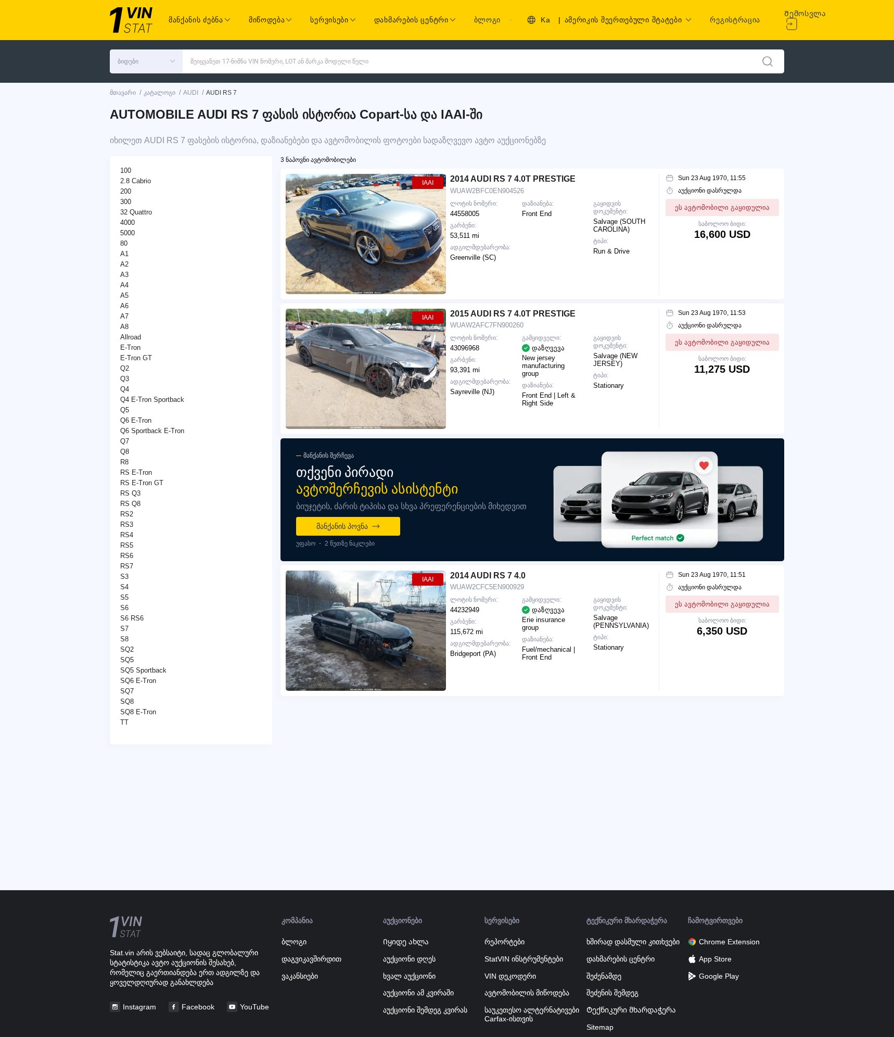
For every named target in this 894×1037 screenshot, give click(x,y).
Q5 (124, 410)
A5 (124, 295)
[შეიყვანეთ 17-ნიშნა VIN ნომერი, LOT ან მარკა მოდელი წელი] (767, 61)
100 (125, 170)
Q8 (124, 452)
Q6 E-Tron (135, 420)
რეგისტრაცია (735, 20)
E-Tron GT (136, 358)
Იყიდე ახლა (406, 942)
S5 (124, 597)
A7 (124, 316)
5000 (127, 233)
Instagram (139, 1007)
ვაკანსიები (300, 976)
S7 (124, 629)
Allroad (130, 337)
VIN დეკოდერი (510, 976)
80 (123, 243)
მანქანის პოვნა (342, 526)
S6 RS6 (132, 618)
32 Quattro (136, 212)
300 (125, 202)
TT (124, 722)
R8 (124, 462)
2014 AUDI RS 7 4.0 (488, 575)
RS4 (126, 535)
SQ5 (127, 660)
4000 (127, 222)
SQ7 (127, 691)
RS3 (126, 524)
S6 (124, 608)
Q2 (124, 368)
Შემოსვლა (805, 13)
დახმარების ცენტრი (620, 959)
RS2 (126, 514)
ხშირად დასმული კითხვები (633, 942)
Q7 (124, 441)
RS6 (126, 556)
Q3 (124, 379)
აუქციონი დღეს (409, 959)
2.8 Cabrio (135, 181)
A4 (124, 285)
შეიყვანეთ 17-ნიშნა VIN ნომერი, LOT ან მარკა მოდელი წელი (279, 61)
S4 (124, 587)
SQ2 (127, 649)
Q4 (124, 389)
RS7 (126, 566)
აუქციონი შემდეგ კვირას (425, 1010)
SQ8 (127, 701)
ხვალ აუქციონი (409, 976)
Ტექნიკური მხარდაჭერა (631, 1010)
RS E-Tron (136, 472)
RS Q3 (130, 493)
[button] (146, 61)
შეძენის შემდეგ (612, 993)
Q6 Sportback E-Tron (152, 431)
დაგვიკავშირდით (311, 959)
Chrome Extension (729, 942)
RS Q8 (130, 504)
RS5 (126, 545)
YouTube (254, 1007)
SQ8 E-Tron (138, 712)
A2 (124, 264)
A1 (124, 254)
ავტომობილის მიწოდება (526, 993)
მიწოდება (267, 20)
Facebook (198, 1007)
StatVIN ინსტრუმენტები (523, 959)
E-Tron (130, 347)
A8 (124, 327)
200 (125, 191)
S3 (124, 576)
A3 (124, 275)
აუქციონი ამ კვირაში (418, 993)
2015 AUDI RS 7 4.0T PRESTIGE (513, 313)
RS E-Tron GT (141, 483)
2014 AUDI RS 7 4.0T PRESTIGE (513, 178)
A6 (124, 306)
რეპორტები (504, 942)
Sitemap (600, 1027)
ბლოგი (487, 20)
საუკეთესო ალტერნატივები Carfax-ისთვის (531, 1014)
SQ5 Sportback (143, 670)
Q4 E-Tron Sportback (152, 399)
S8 (124, 639)
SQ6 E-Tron (138, 681)
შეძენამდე (603, 976)
